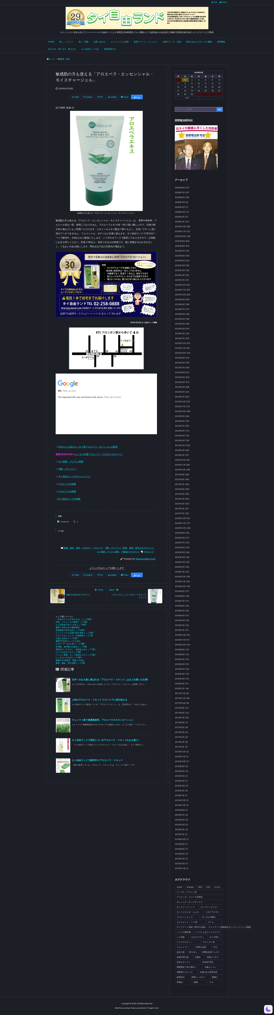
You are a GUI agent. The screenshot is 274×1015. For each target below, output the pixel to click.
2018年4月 (182, 674)
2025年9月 (182, 241)
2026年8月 (182, 187)
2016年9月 (181, 766)
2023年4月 (182, 382)
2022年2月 (182, 450)
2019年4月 (182, 615)
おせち (217, 887)
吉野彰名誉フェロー (211, 952)
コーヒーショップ (185, 917)
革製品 (180, 982)
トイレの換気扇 (184, 932)
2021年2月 (182, 508)
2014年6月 (181, 849)
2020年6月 (182, 547)
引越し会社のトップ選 (67, 638)
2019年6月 (182, 606)
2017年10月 (182, 703)
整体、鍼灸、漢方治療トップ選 (70, 663)
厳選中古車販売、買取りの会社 (70, 660)
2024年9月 (182, 299)
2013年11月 (182, 868)
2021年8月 (182, 479)
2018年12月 (182, 635)
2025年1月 (182, 280)
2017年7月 (182, 717)
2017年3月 (181, 737)
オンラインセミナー (210, 907)
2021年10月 (182, 469)
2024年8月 (182, 304)
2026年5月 (181, 202)
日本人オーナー (184, 962)
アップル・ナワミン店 (187, 892)
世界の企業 (201, 947)
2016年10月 (182, 761)
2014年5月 (181, 854)
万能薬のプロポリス (130, 551)
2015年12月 (182, 800)
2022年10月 (182, 411)
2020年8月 (182, 537)
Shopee (190, 887)
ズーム (211, 922)
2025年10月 (183, 236)
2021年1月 (182, 513)
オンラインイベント (186, 907)
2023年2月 (182, 392)
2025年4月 (182, 265)
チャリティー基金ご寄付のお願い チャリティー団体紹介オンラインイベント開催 (214, 927)
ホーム (52, 59)
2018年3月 (182, 678)
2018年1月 (182, 688)
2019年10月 (182, 586)
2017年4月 (181, 732)
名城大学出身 (183, 957)
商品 (78, 548)
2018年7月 (182, 659)
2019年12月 (182, 576)
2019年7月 (182, 601)
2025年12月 (182, 226)
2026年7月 (182, 192)
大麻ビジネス (213, 957)
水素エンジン (211, 967)
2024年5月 (182, 319)
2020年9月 (182, 533)
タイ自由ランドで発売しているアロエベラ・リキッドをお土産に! (105, 740)
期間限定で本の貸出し (187, 967)
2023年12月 (182, 343)
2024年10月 (182, 294)
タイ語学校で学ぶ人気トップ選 (71, 624)
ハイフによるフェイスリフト (208, 932)
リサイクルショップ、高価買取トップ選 (74, 635)
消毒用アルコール (185, 972)
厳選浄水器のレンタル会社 (68, 641)
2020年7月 (182, 542)
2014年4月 (181, 858)
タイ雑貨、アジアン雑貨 (70, 461)
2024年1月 (182, 338)
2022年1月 (182, 455)
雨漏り (215, 977)
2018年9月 (182, 649)
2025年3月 (182, 270)
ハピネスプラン (197, 937)
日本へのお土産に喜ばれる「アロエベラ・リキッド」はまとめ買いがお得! (110, 679)
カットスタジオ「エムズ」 (189, 912)
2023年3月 (182, 387)
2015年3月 (181, 824)
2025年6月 (182, 255)
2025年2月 (182, 275)
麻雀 (196, 982)
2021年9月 (182, 474)
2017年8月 (182, 713)
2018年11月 (182, 640)
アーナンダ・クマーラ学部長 (190, 897)
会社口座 (181, 952)
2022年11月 (182, 406)
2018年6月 (182, 664)
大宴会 (198, 957)
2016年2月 (181, 790)
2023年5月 (182, 377)
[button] (268, 1009)
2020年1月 (182, 571)
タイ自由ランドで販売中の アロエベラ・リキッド (97, 760)
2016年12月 (182, 751)
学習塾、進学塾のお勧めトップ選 (71, 646)
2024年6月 (182, 314)
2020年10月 (183, 528)
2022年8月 (182, 421)
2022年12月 (182, 401)
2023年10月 (182, 353)
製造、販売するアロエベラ (141, 548)
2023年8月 (182, 362)
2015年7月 (181, 815)
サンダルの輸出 (209, 917)
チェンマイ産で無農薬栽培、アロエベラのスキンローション (103, 719)
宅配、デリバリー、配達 (116, 548)
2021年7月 (182, 484)
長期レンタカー (198, 977)
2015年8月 (181, 810)
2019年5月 (182, 610)
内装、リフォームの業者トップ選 (71, 622)
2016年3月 (181, 785)
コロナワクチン (213, 912)
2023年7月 (182, 367)
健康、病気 (65, 59)
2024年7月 (182, 309)
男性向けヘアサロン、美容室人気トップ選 (76, 649)
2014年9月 (181, 844)
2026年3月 (182, 212)
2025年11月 (182, 231)
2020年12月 (182, 518)
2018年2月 (182, 683)
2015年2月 (181, 829)
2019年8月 (182, 596)
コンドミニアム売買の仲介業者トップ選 (75, 633)
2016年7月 (181, 776)
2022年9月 (182, 416)
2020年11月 (182, 523)
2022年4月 (182, 440)
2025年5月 (182, 260)
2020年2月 (182, 567)
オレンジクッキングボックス (190, 902)
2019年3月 (182, 620)
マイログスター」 (185, 942)
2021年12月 (182, 460)
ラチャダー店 (209, 942)
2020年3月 (182, 562)
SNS (200, 887)
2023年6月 (182, 372)
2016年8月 (181, 771)
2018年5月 (182, 669)
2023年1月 (182, 396)
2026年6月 (182, 197)
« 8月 (187, 98)
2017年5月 (181, 727)
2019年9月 (182, 591)
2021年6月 (182, 489)
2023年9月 (182, 358)
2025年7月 (182, 251)
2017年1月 (181, 747)
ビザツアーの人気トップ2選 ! (70, 644)
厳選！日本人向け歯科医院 (68, 627)
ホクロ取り (214, 937)
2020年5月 (182, 552)
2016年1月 (181, 795)
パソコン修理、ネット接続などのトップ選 (76, 655)
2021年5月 (182, 494)
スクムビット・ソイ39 (187, 922)
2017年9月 (182, 708)
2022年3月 (182, 445)
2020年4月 (182, 557)
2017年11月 (182, 698)
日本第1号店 (207, 962)
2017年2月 (181, 742)
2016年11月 (182, 756)
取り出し (193, 952)
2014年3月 (181, 863)
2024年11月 (182, 289)
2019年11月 (182, 581)
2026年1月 (182, 221)
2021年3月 (182, 503)
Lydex (179, 887)
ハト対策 (181, 937)
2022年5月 (182, 435)
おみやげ (86, 548)
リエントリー (183, 947)
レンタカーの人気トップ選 (69, 657)
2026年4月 (181, 207)
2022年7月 (182, 426)
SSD (208, 887)
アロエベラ (98, 548)
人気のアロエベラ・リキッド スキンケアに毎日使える (99, 699)
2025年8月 (182, 246)
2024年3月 (182, 328)
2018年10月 (182, 644)
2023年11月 (182, 348)
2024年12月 (182, 285)
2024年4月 (182, 324)
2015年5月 (181, 819)
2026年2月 (181, 217)
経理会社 (181, 977)
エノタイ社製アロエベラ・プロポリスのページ (99, 454)
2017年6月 (181, 722)
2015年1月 (181, 834)
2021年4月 (182, 499)
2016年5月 (181, 781)
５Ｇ (211, 982)
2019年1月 (182, 630)
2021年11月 (182, 465)
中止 (215, 947)
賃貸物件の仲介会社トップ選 (70, 630)
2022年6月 (182, 430)
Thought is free (152, 1008)
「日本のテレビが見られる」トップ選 (74, 619)
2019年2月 (182, 625)
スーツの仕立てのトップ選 (68, 652)
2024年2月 (182, 333)
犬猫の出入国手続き (209, 972)
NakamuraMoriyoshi (145, 558)
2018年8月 (182, 654)
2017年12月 (182, 693)
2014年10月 (182, 839)
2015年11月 (182, 805)
